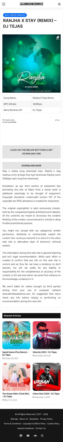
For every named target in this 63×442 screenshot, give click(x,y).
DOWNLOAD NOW (31, 165)
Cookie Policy (53, 423)
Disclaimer (34, 419)
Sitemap (14, 419)
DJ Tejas (37, 110)
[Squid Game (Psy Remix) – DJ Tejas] (16, 335)
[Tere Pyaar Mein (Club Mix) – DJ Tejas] (16, 377)
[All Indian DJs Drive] (31, 4)
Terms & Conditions (12, 423)
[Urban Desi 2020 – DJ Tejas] (47, 377)
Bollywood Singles (15, 15)
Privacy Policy (46, 419)
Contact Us (40, 428)
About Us (23, 419)
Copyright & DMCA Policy (34, 423)
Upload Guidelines (25, 428)
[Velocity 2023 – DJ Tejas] (47, 335)
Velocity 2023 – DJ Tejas (45, 352)
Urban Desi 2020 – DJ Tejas (46, 393)
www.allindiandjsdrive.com (16, 293)
